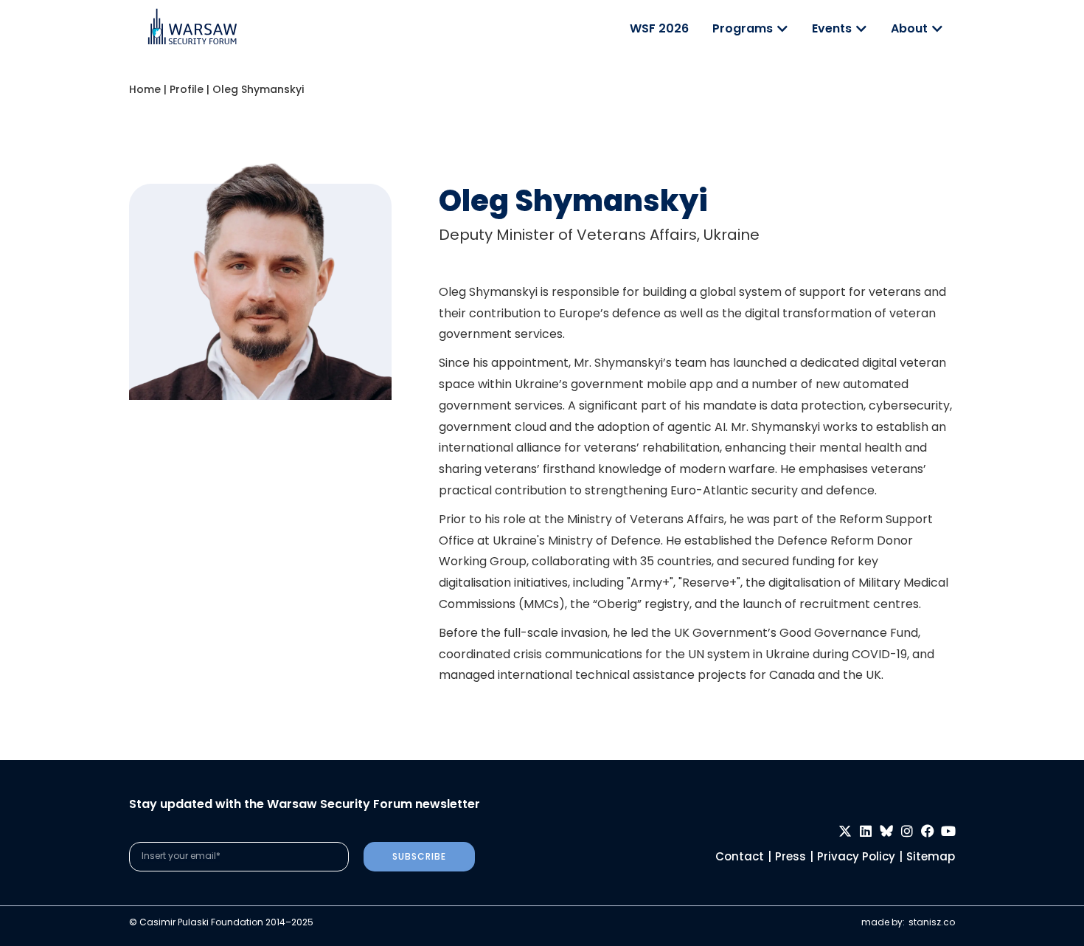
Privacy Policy (856, 856)
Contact (739, 856)
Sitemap (930, 856)
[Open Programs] (782, 29)
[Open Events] (861, 29)
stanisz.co (931, 922)
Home (145, 89)
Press (790, 856)
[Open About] (937, 29)
